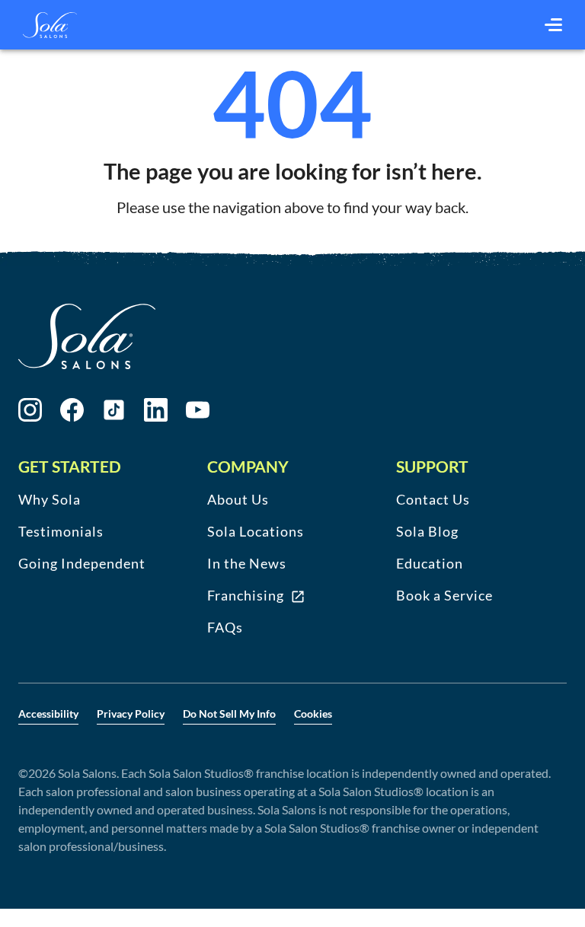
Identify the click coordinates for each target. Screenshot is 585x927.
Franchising (245, 595)
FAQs (225, 627)
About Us (238, 499)
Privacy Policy (131, 713)
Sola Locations (255, 531)
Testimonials (61, 531)
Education (429, 563)
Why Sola (49, 499)
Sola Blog (427, 531)
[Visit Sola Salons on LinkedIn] (156, 410)
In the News (246, 563)
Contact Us (433, 499)
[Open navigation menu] (553, 25)
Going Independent (81, 563)
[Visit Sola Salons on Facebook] (72, 410)
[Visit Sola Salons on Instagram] (30, 410)
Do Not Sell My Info (229, 713)
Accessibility (48, 713)
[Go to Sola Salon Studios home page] (50, 25)
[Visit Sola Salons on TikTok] (114, 410)
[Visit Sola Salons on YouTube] (197, 410)
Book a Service (444, 595)
